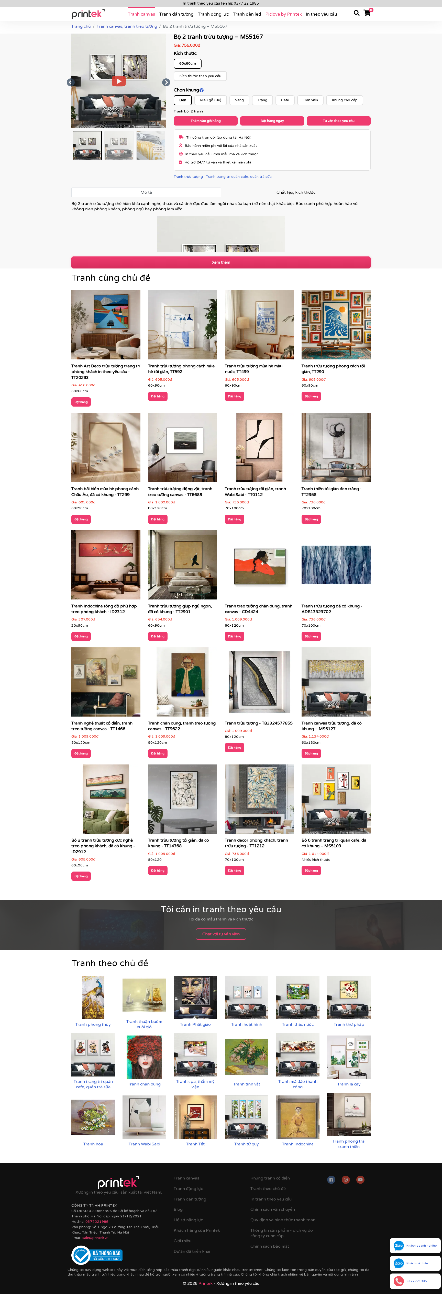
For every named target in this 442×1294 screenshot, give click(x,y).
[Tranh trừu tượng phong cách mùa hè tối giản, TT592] (182, 326)
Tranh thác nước (298, 1024)
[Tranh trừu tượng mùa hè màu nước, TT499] (259, 326)
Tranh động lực (213, 14)
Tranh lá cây (349, 1084)
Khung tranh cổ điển (270, 1178)
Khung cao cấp (345, 100)
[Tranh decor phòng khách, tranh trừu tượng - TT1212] (259, 800)
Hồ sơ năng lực (188, 1220)
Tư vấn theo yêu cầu (339, 121)
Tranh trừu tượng (188, 176)
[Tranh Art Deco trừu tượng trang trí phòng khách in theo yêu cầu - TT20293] (105, 326)
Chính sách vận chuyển (272, 1209)
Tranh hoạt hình (246, 1024)
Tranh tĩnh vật (246, 1084)
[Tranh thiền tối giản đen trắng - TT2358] (336, 449)
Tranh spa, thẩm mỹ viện (195, 1084)
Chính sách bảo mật (269, 1246)
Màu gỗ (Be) (210, 100)
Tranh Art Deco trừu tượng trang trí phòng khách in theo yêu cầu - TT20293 (105, 372)
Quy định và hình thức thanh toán (282, 1220)
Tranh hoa (93, 1144)
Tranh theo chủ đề (268, 1188)
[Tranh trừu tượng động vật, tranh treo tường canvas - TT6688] (182, 449)
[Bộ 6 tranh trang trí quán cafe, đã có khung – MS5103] (336, 800)
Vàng (239, 100)
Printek (205, 1283)
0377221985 (96, 1221)
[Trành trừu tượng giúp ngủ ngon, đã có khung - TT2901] (182, 566)
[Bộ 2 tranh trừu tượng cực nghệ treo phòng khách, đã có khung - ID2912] (105, 800)
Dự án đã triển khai (192, 1251)
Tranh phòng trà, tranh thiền (349, 1144)
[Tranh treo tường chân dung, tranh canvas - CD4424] (259, 566)
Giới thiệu (182, 1241)
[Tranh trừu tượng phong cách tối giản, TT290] (336, 326)
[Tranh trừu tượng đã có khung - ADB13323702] (336, 566)
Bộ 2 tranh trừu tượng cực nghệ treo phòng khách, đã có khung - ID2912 (103, 846)
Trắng (262, 100)
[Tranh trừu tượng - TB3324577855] (259, 683)
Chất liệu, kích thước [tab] (296, 192)
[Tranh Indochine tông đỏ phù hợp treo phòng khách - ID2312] (105, 566)
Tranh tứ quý (246, 1144)
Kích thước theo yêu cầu (200, 76)
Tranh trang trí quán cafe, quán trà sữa (239, 176)
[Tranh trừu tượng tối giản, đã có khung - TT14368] (182, 800)
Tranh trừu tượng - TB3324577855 (259, 723)
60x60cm (187, 63)
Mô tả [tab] (146, 192)
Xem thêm (221, 262)
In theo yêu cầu (321, 14)
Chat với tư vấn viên (221, 934)
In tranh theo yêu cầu (271, 1199)
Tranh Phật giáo (195, 1024)
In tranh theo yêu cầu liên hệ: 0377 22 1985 (221, 3)
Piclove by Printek (283, 14)
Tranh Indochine (298, 1144)
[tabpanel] (221, 226)
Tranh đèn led (247, 14)
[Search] (357, 14)
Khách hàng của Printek (197, 1230)
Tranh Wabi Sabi (144, 1144)
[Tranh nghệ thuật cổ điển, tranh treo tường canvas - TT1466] (105, 683)
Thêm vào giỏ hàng (206, 121)
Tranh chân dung (144, 1084)
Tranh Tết (195, 1144)
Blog (178, 1209)
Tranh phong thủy (93, 1024)
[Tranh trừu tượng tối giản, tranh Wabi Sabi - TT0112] (259, 449)
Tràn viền (310, 100)
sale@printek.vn (95, 1238)
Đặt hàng (81, 402)
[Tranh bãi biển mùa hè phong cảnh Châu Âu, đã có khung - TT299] (105, 449)
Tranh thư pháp (349, 1024)
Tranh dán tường (176, 14)
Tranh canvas (141, 14)
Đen (182, 100)
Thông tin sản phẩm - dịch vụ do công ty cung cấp (281, 1233)
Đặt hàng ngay (272, 121)
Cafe (285, 100)
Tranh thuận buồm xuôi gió (144, 1024)
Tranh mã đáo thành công (297, 1084)
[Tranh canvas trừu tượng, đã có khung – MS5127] (336, 683)
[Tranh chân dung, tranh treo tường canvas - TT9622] (182, 683)
